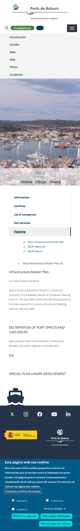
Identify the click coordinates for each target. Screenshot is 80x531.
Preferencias (57, 500)
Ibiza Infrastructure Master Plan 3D (43, 263)
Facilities (19, 206)
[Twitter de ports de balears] (12, 414)
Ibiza (13, 52)
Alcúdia (14, 44)
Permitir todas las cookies (55, 523)
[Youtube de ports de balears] (54, 414)
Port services (22, 223)
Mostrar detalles (53, 508)
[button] (40, 28)
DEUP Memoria (36, 246)
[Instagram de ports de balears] (25, 414)
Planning (20, 231)
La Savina (16, 74)
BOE (11, 355)
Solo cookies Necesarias (56, 516)
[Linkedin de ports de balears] (68, 414)
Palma (14, 67)
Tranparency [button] (22, 28)
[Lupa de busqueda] (7, 28)
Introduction (18, 37)
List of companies (25, 214)
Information (22, 197)
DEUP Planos (35, 251)
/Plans (55, 181)
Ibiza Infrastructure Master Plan (46, 242)
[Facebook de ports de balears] (40, 414)
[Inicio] (40, 11)
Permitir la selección (25, 516)
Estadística (22, 509)
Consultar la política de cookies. (23, 491)
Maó (12, 59)
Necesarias (22, 500)
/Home (26, 181)
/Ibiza (41, 181)
